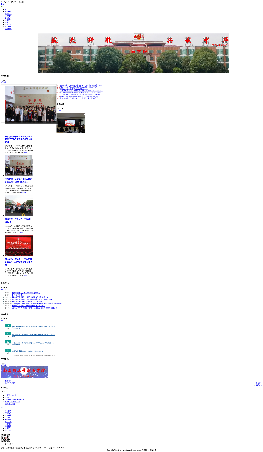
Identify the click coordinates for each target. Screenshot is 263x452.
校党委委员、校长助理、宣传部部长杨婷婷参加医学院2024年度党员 (37, 304)
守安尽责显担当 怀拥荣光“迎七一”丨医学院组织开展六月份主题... (81, 94)
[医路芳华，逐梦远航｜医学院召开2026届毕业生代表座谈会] (19, 175)
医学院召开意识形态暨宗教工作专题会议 (27, 301)
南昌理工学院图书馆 (12, 402)
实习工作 (8, 422)
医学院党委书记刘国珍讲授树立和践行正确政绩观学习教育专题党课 (18, 139)
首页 (6, 9)
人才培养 (8, 424)
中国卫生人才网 (10, 395)
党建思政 (8, 20)
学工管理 (8, 430)
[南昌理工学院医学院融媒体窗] (24, 378)
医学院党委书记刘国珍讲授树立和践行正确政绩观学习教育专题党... (81, 85)
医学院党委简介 (18, 295)
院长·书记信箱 (10, 404)
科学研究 (8, 16)
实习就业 (8, 27)
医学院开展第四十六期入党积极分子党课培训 (28, 306)
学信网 (7, 397)
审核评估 (259, 383)
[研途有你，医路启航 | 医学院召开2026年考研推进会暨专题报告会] (19, 255)
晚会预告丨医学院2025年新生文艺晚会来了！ (28, 351)
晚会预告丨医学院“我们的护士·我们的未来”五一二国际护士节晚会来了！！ (33, 327)
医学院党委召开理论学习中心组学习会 (26, 293)
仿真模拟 (8, 417)
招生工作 (8, 24)
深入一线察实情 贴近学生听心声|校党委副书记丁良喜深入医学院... (81, 92)
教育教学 (8, 18)
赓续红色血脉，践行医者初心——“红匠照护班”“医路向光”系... (80, 98)
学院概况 (8, 11)
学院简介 (8, 411)
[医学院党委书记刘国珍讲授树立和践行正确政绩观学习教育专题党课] (71, 133)
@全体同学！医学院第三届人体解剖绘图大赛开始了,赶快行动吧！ (33, 335)
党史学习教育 (10, 383)
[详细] (25, 152)
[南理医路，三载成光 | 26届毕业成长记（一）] (19, 215)
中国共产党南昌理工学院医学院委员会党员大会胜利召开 (32, 299)
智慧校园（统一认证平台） (15, 399)
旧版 (2, 4)
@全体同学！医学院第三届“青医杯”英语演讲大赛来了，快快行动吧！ (33, 344)
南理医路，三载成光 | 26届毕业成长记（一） (74, 89)
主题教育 (8, 381)
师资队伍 (8, 14)
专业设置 (8, 419)
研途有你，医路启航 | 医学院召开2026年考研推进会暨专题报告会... (81, 91)
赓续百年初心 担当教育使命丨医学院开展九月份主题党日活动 (34, 308)
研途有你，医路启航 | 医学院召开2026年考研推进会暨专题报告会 (18, 262)
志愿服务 (8, 29)
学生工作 (8, 22)
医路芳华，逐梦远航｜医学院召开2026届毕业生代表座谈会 (78, 87)
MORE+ (4, 82)
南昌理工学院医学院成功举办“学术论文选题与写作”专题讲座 (79, 96)
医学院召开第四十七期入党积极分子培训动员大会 (30, 297)
